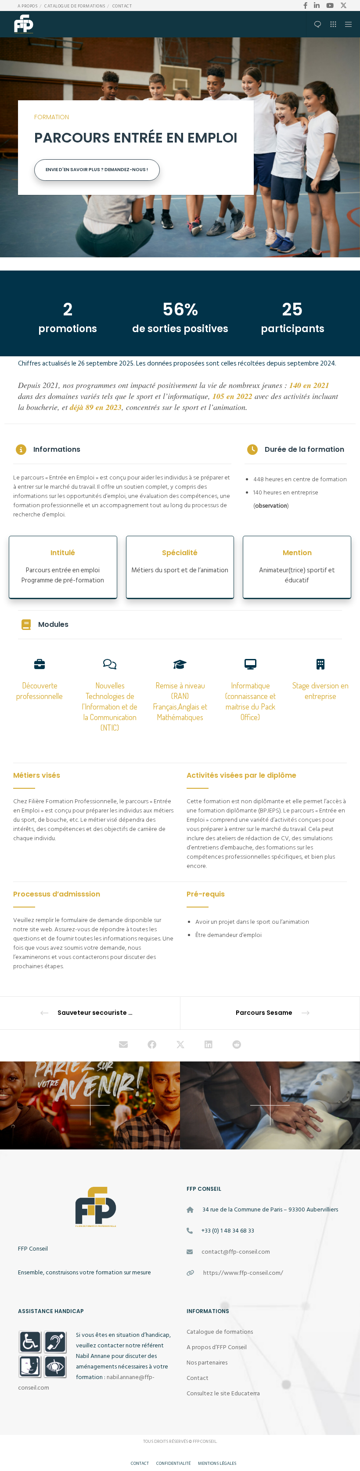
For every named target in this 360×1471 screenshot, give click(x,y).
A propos (27, 6)
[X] (343, 5)
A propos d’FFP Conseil (217, 1347)
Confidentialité (173, 1463)
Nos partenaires (207, 1363)
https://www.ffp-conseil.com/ (243, 1273)
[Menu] (345, 24)
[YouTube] (330, 5)
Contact (122, 6)
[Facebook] (305, 5)
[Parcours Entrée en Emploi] (123, 1046)
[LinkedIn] (317, 5)
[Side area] (314, 24)
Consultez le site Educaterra (223, 1393)
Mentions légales (217, 1463)
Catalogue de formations (74, 6)
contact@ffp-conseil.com (236, 1252)
